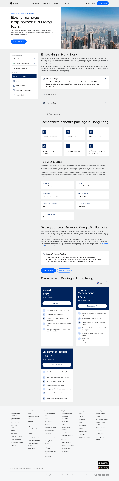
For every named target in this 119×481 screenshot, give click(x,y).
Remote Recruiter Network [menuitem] (100, 438)
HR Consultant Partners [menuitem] (102, 419)
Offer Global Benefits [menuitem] (16, 436)
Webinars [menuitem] (47, 424)
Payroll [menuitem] (29, 426)
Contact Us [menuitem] (82, 434)
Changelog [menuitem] (48, 456)
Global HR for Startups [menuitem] (34, 440)
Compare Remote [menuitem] (49, 430)
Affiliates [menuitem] (98, 416)
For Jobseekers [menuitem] (66, 451)
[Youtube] (95, 475)
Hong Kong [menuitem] (30, 13)
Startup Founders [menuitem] (66, 442)
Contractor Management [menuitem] (31, 422)
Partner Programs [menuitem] (100, 413)
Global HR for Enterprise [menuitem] (31, 449)
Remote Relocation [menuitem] (33, 429)
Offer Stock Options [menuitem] (16, 439)
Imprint (88, 475)
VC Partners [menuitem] (99, 430)
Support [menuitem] (81, 428)
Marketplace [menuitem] (82, 425)
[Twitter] (103, 475)
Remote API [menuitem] (14, 430)
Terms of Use (71, 475)
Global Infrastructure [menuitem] (67, 413)
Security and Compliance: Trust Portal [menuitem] (66, 423)
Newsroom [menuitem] (82, 419)
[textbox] (103, 283)
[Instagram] (107, 475)
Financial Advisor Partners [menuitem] (100, 423)
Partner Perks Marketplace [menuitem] (99, 434)
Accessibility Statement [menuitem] (85, 437)
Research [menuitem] (47, 418)
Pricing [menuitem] (29, 413)
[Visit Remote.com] (14, 3)
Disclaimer (80, 475)
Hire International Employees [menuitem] (15, 414)
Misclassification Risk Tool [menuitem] (50, 452)
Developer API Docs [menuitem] (50, 427)
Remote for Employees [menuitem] (68, 445)
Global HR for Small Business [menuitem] (33, 444)
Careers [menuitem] (81, 416)
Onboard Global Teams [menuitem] (15, 426)
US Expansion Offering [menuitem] (17, 442)
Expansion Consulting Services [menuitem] (33, 432)
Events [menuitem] (80, 422)
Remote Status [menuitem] (83, 431)
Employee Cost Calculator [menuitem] (49, 447)
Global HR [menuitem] (13, 445)
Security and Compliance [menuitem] (65, 417)
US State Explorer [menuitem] (49, 444)
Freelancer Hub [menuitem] (66, 448)
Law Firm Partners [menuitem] (100, 427)
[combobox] (103, 283)
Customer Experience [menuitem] (67, 435)
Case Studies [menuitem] (48, 421)
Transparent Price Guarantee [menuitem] (66, 428)
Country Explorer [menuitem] (18, 13)
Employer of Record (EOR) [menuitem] (33, 417)
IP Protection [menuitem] (65, 432)
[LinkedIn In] (99, 475)
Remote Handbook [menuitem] (50, 438)
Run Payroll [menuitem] (14, 433)
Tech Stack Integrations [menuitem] (48, 434)
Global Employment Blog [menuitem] (50, 414)
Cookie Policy (60, 475)
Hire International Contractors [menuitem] (15, 419)
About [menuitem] (80, 413)
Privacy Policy (49, 475)
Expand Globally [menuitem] (15, 423)
